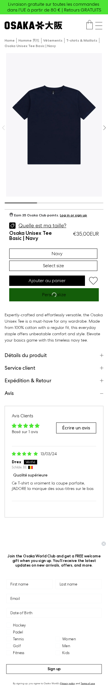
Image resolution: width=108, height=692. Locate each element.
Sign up (54, 669)
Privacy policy (67, 683)
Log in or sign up (73, 215)
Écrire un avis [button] (76, 428)
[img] (25, 453)
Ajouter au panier (47, 281)
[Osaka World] (33, 25)
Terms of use (88, 683)
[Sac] (89, 25)
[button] (98, 25)
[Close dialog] (103, 543)
